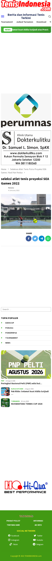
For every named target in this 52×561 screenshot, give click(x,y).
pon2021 (9, 328)
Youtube (39, 540)
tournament (11, 338)
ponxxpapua (11, 333)
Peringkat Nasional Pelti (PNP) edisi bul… (21, 383)
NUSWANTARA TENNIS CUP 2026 (26, 404)
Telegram (39, 544)
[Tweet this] (35, 238)
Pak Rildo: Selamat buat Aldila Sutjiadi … (30, 392)
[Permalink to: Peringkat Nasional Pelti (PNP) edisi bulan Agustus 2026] (26, 364)
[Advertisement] (26, 60)
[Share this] (28, 238)
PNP (2, 381)
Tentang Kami (13, 525)
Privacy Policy (13, 521)
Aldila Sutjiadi (17, 389)
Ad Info (38, 525)
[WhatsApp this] (48, 238)
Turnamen (15, 401)
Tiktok (15, 544)
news (7, 343)
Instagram (15, 540)
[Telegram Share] (41, 238)
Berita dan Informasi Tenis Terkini (26, 16)
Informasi (38, 521)
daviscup (9, 323)
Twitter (39, 535)
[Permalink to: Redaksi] (4, 189)
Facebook (15, 535)
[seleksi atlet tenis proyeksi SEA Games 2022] (26, 211)
